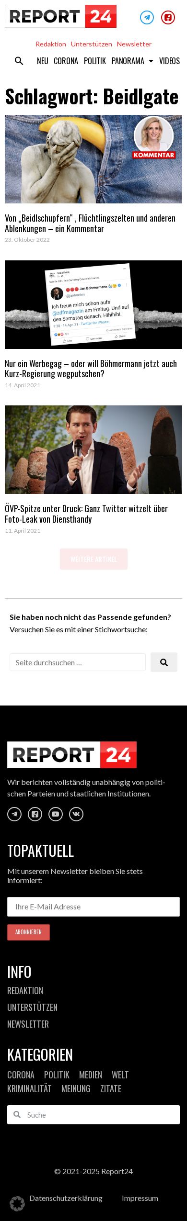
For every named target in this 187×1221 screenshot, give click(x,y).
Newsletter (134, 44)
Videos (169, 61)
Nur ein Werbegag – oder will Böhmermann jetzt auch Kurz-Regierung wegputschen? (91, 368)
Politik (95, 61)
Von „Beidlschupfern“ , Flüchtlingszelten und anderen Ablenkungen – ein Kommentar (90, 223)
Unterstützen (91, 44)
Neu (42, 61)
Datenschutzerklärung (66, 1197)
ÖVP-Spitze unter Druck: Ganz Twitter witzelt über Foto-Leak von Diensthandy (86, 513)
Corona (66, 61)
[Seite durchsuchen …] (78, 662)
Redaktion (50, 44)
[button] (19, 61)
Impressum (140, 1197)
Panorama (128, 61)
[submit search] (164, 662)
